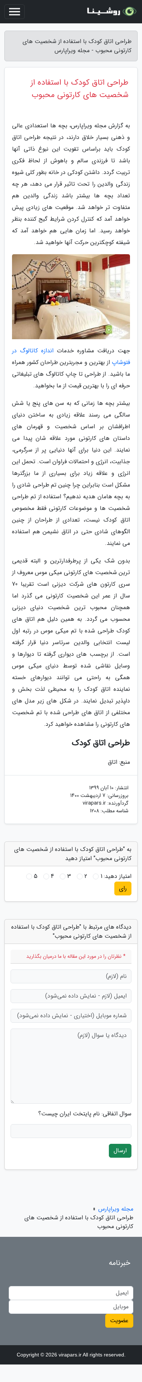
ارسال (120, 1150)
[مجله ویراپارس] (111, 11)
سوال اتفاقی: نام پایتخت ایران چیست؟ (84, 1114)
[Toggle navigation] (14, 11)
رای (123, 888)
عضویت (119, 1320)
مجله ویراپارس (115, 1208)
